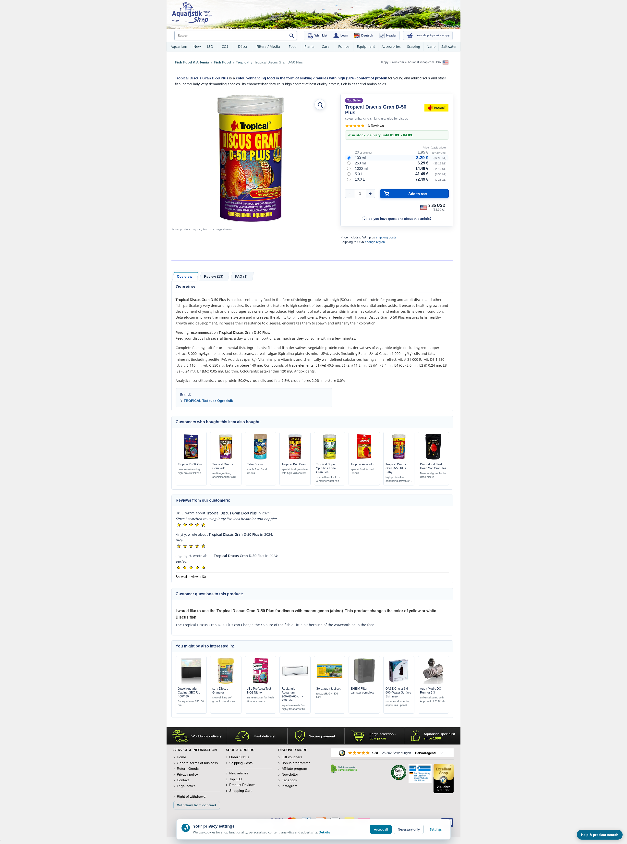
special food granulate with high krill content (295, 471)
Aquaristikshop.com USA (424, 62)
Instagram (289, 786)
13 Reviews (375, 126)
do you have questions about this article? (400, 219)
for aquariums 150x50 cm (191, 703)
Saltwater (449, 46)
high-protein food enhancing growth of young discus (398, 479)
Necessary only (409, 829)
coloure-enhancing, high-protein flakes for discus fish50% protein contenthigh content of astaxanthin (191, 471)
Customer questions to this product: (209, 594)
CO (225, 46)
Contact (183, 780)
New (197, 46)
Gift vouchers (292, 757)
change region (375, 242)
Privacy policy (187, 774)
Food (293, 46)
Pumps (344, 46)
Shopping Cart (240, 791)
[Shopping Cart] (410, 35)
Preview (191, 458)
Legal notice (186, 786)
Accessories (391, 46)
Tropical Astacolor (362, 464)
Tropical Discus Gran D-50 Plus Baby (396, 468)
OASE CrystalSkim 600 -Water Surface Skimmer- (398, 692)
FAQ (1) (241, 276)
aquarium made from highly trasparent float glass (294, 707)
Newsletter (290, 774)
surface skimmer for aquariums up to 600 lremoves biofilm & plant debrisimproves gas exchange (398, 703)
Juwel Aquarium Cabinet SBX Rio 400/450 (189, 692)
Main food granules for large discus (433, 475)
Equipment (366, 46)
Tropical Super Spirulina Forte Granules (326, 468)
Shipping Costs (241, 763)
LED (210, 46)
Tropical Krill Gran (294, 464)
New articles (238, 773)
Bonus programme (296, 763)
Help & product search (599, 835)
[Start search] (291, 35)
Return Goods (188, 768)
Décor (243, 46)
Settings (436, 829)
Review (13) (213, 276)
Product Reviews (242, 785)
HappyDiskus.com (392, 62)
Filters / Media (268, 46)
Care (325, 46)
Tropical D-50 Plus (190, 464)
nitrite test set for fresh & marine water (260, 699)
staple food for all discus (257, 471)
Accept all (381, 829)
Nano (431, 46)
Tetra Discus (255, 464)
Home (181, 757)
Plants (309, 46)
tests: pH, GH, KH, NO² (327, 695)
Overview (184, 276)
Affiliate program (294, 768)
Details (324, 832)
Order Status (239, 757)
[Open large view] (319, 104)
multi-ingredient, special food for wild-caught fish (224, 475)
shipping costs (386, 237)
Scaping (413, 46)
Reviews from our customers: (203, 500)
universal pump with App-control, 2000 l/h (432, 699)
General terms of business (197, 763)
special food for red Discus (362, 471)
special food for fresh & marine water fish (328, 479)
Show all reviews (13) (191, 577)
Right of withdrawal (191, 796)
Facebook (289, 780)
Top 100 (235, 779)
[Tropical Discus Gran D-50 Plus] (250, 158)
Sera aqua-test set (328, 688)
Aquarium (179, 46)
